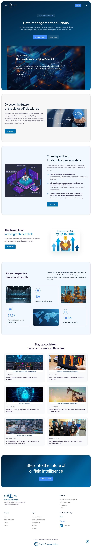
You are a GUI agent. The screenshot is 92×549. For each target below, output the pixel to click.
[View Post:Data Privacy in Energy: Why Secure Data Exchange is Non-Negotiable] (24, 395)
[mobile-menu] (86, 5)
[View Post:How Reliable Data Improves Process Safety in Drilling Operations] (24, 363)
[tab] (75, 63)
